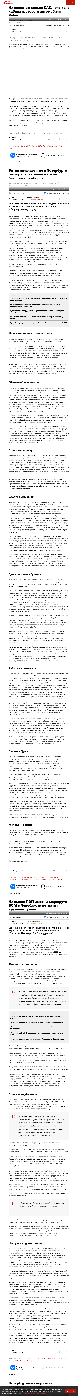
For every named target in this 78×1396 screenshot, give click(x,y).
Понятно (70, 1391)
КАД (10, 148)
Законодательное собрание (38, 879)
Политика (25, 879)
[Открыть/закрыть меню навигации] (60, 2)
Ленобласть (51, 1359)
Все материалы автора (35, 32)
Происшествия (52, 146)
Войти (70, 2)
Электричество (28, 1359)
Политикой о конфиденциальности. (35, 1393)
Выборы (59, 879)
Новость (16, 146)
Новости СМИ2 (14, 162)
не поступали (59, 101)
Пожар (61, 146)
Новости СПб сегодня (38, 146)
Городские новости (26, 877)
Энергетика (17, 1359)
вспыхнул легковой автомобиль (44, 120)
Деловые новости (14, 879)
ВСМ (43, 1359)
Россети (37, 1359)
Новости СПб (25, 146)
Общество (52, 879)
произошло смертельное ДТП (35, 106)
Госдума (15, 877)
